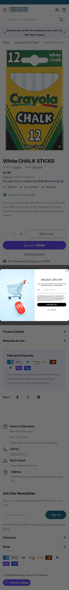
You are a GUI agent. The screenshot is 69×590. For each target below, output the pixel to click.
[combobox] (40, 289)
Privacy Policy (54, 300)
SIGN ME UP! (51, 304)
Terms (59, 300)
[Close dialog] (67, 271)
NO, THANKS (52, 309)
